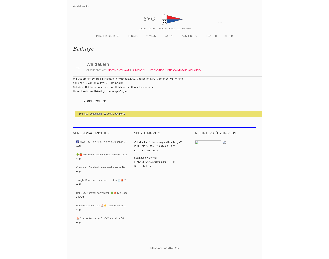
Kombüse (151, 36)
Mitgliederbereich (108, 36)
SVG (149, 18)
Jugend (169, 36)
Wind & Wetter (81, 6)
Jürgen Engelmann (118, 70)
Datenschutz (171, 248)
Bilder (228, 36)
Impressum (156, 248)
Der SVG (133, 36)
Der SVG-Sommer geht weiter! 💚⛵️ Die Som (101, 192)
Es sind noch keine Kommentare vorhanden (175, 70)
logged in (98, 113)
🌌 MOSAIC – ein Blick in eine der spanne (99, 141)
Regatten (211, 36)
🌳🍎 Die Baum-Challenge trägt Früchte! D (100, 154)
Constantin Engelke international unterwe (98, 167)
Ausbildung (189, 36)
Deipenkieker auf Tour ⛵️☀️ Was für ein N (99, 205)
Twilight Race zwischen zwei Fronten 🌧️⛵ (100, 180)
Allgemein (139, 70)
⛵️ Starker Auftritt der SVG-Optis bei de (98, 218)
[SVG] (172, 24)
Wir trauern (97, 64)
